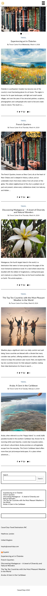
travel (23, 17)
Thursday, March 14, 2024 (31, 127)
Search (5, 475)
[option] (23, 19)
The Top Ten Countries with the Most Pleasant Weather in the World (23, 570)
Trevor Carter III (24, 21)
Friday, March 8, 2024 (31, 303)
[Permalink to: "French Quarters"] (23, 151)
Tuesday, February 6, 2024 (31, 389)
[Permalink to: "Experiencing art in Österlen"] (23, 66)
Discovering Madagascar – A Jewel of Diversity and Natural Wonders (21, 565)
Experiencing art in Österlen (23, 41)
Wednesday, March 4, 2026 (31, 44)
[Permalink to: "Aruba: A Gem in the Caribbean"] (23, 412)
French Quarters (23, 19)
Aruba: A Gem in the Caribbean (23, 386)
